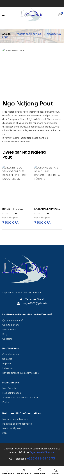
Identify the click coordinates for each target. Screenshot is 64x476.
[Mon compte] (23, 470)
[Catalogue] (8, 470)
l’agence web (42, 452)
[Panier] (55, 470)
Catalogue (8, 473)
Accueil (6, 34)
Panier (55, 473)
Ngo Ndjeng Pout (10, 217)
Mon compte (24, 473)
